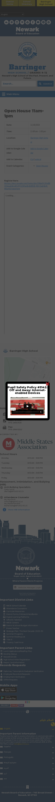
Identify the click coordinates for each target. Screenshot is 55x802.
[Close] (47, 383)
